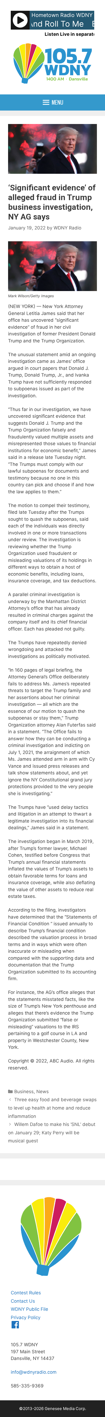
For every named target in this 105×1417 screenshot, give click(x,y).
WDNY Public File (29, 1309)
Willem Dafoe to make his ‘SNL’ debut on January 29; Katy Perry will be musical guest (51, 1132)
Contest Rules (26, 1292)
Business (24, 1091)
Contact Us (23, 1301)
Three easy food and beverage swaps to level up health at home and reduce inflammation (52, 1108)
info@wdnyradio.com (34, 1372)
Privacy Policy (25, 1317)
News (42, 1091)
